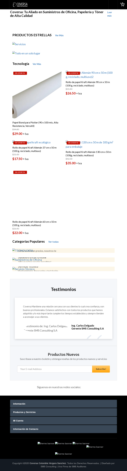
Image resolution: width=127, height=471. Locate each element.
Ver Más (59, 35)
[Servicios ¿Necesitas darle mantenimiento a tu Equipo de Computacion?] (63, 44)
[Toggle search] (113, 4)
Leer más (109, 14)
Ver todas (53, 241)
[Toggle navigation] (4, 4)
